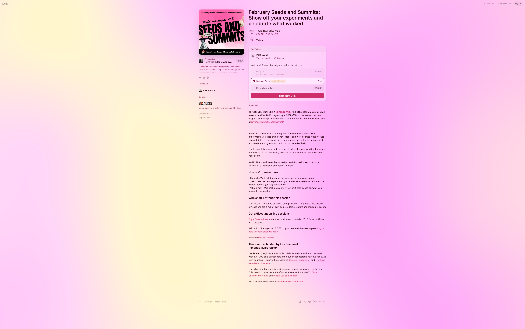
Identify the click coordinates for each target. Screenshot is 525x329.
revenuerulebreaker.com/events (267, 121)
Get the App (319, 301)
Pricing (217, 302)
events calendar (266, 237)
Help (224, 302)
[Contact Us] (309, 301)
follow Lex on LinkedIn (285, 275)
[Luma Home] (5, 4)
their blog (263, 275)
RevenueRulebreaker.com (290, 281)
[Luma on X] (305, 301)
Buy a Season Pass (258, 219)
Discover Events (504, 3)
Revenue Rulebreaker (299, 260)
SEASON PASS (283, 112)
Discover (208, 302)
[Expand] (221, 72)
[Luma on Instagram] (300, 301)
